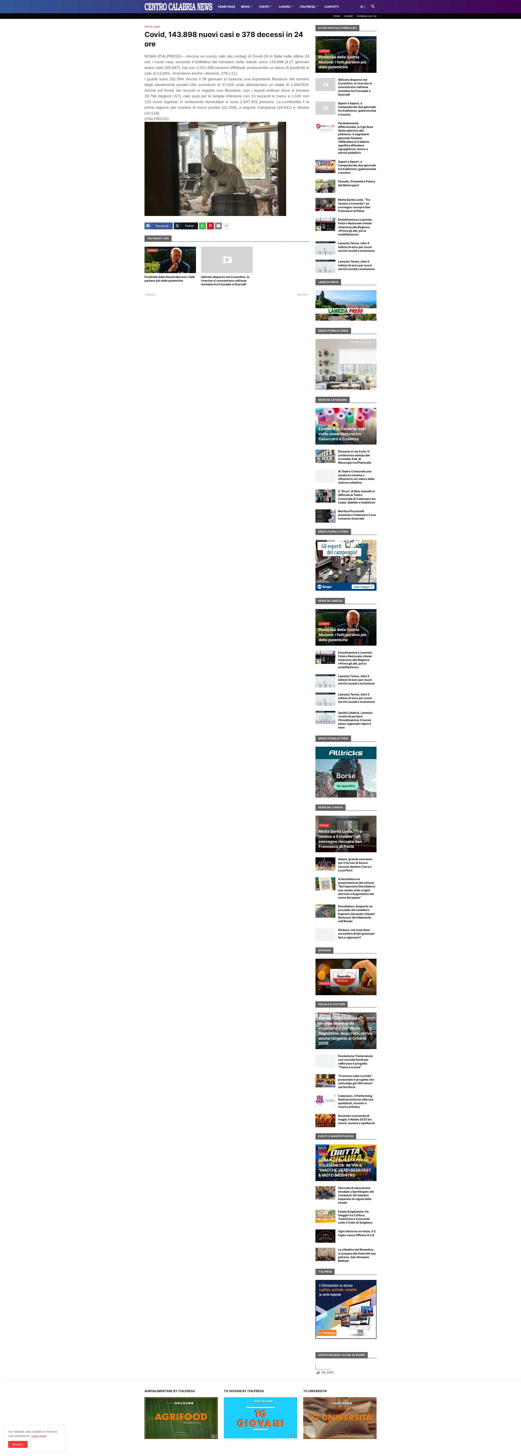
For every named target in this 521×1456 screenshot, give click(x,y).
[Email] (218, 225)
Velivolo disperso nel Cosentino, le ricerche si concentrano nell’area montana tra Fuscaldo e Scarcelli (225, 280)
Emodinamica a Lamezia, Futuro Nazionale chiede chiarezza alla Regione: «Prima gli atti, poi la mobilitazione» (355, 227)
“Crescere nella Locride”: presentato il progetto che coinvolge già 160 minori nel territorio (356, 1081)
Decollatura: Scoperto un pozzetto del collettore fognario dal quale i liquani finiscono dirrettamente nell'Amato (356, 914)
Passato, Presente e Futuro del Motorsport (356, 183)
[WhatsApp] (202, 225)
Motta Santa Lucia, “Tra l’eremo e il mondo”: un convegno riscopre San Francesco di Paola (354, 205)
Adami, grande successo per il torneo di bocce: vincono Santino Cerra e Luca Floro (355, 864)
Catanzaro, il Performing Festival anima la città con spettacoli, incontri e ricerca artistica (355, 1101)
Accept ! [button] (17, 1444)
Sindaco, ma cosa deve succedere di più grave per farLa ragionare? (356, 933)
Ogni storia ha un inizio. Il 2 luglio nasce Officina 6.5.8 (357, 1233)
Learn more (38, 1435)
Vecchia (302, 294)
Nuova (151, 294)
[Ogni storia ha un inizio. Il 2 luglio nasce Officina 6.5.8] (325, 1236)
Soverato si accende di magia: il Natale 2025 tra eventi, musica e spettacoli (356, 1119)
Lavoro (284, 6)
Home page (152, 26)
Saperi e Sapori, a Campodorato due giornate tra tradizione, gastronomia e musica (357, 108)
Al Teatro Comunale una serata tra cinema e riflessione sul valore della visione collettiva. (356, 477)
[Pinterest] (210, 225)
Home (336, 15)
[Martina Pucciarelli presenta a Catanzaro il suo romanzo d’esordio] (325, 516)
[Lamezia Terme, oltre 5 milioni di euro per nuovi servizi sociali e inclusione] (325, 248)
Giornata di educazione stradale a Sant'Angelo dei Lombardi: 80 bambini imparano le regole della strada (356, 1195)
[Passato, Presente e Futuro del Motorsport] (325, 186)
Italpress (307, 6)
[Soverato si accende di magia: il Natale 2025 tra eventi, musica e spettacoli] (325, 1120)
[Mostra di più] (226, 225)
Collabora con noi (367, 15)
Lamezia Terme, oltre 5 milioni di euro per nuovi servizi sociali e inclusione (356, 246)
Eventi (264, 6)
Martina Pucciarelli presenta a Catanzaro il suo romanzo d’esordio (357, 514)
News (245, 6)
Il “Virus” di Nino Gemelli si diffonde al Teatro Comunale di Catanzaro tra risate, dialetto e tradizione (356, 496)
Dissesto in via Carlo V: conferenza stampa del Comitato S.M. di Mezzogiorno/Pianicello (354, 457)
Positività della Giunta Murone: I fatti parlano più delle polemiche (169, 278)
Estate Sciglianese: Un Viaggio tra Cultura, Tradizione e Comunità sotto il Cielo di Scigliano (355, 1217)
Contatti (331, 6)
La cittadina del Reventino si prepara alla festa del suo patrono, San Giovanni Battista (357, 1255)
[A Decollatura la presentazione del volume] (325, 883)
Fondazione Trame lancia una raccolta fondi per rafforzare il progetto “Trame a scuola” (355, 1061)
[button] (363, 7)
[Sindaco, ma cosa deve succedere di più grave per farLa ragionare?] (325, 934)
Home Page (226, 6)
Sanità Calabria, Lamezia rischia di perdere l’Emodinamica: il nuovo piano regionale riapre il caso (355, 720)
